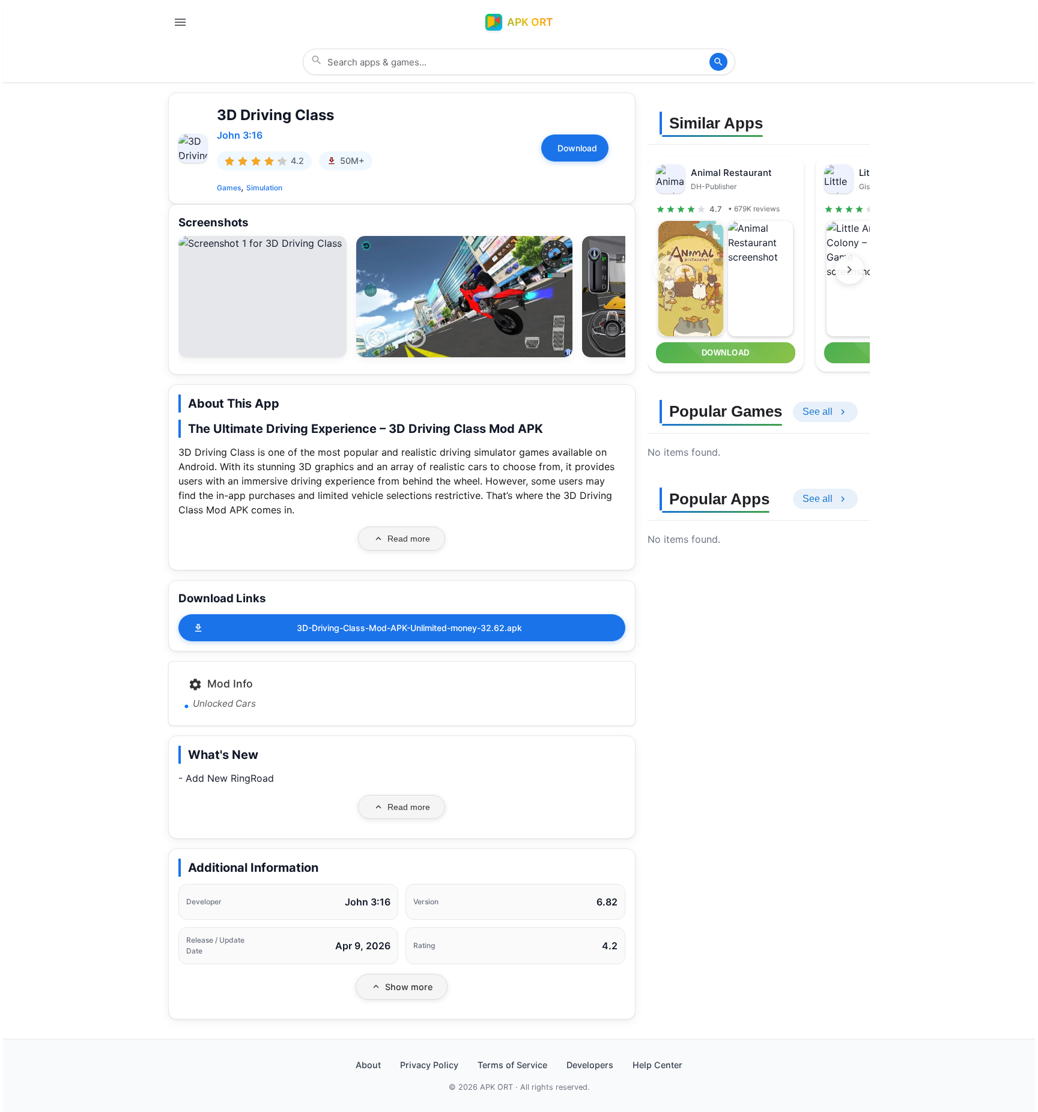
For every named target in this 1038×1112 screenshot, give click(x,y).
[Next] (849, 269)
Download (577, 148)
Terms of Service (512, 1065)
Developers (589, 1065)
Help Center (657, 1065)
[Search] (718, 62)
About (368, 1065)
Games (229, 187)
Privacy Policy (429, 1065)
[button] (262, 243)
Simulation (264, 187)
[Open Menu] (180, 22)
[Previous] (668, 269)
